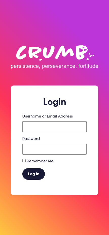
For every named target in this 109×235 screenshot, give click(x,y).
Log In (33, 174)
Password (31, 139)
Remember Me (40, 161)
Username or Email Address (47, 116)
